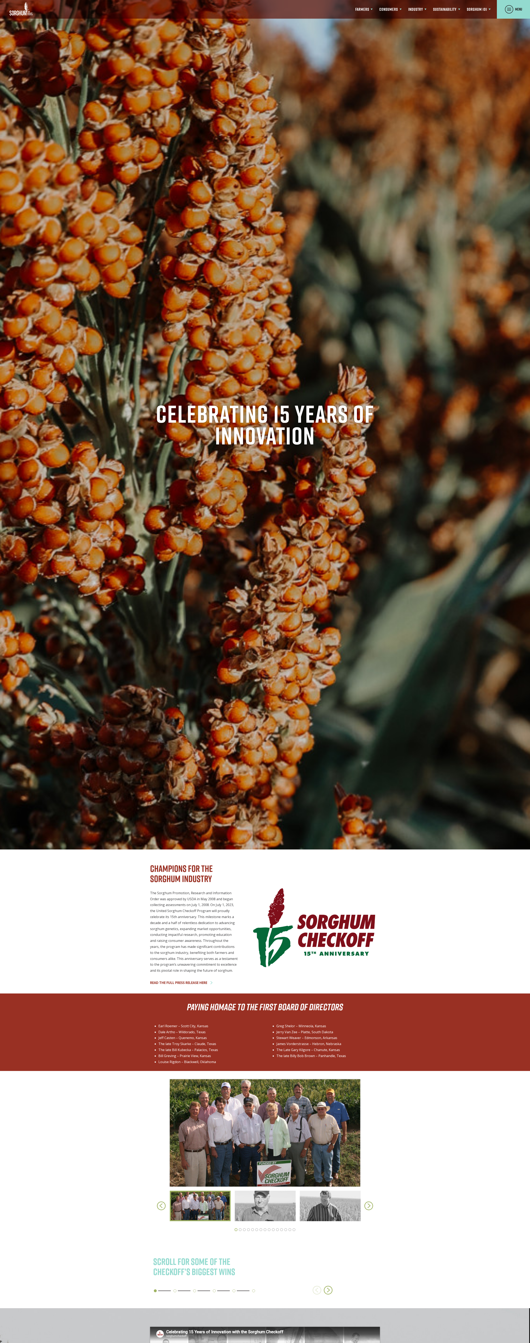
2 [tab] (240, 1229)
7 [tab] (260, 1229)
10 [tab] (273, 1229)
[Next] (368, 1205)
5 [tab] (252, 1229)
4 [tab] (248, 1229)
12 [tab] (281, 1229)
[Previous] (161, 1205)
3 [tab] (244, 1229)
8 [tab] (265, 1229)
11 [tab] (277, 1229)
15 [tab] (294, 1229)
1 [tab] (236, 1229)
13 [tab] (285, 1229)
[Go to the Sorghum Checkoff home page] (21, 9)
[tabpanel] (200, 1206)
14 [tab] (289, 1229)
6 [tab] (256, 1229)
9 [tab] (269, 1229)
